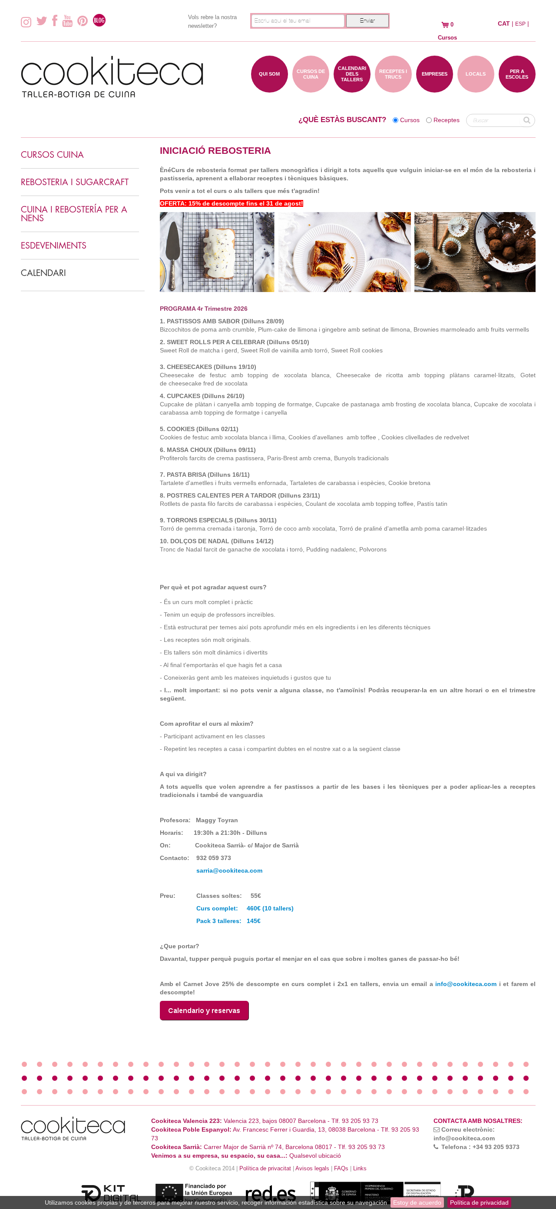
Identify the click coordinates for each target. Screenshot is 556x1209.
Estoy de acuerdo (417, 1202)
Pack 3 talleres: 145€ (228, 920)
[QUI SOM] (269, 88)
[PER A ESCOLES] (517, 88)
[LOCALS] (475, 88)
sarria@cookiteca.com (229, 870)
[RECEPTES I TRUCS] (393, 88)
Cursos (410, 119)
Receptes (447, 119)
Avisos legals (312, 1169)
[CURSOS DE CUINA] (310, 88)
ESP (520, 24)
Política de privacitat (265, 1169)
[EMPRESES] (434, 88)
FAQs (341, 1169)
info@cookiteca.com (465, 983)
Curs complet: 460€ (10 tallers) (245, 908)
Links (360, 1169)
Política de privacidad (479, 1202)
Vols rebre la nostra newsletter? (212, 21)
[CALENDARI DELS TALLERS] (352, 88)
